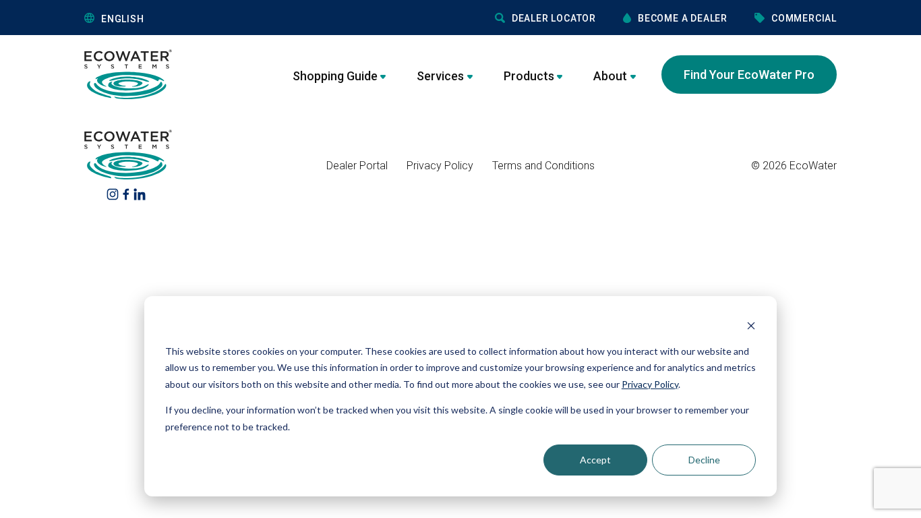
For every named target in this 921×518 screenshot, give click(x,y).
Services (440, 76)
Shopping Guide (335, 76)
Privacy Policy (650, 384)
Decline (704, 459)
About (610, 76)
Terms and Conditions (543, 165)
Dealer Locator (554, 18)
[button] (186, 18)
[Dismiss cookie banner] (751, 325)
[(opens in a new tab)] (112, 193)
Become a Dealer (682, 18)
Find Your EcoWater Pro (749, 74)
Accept (595, 459)
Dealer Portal (357, 165)
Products (529, 76)
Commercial (804, 18)
